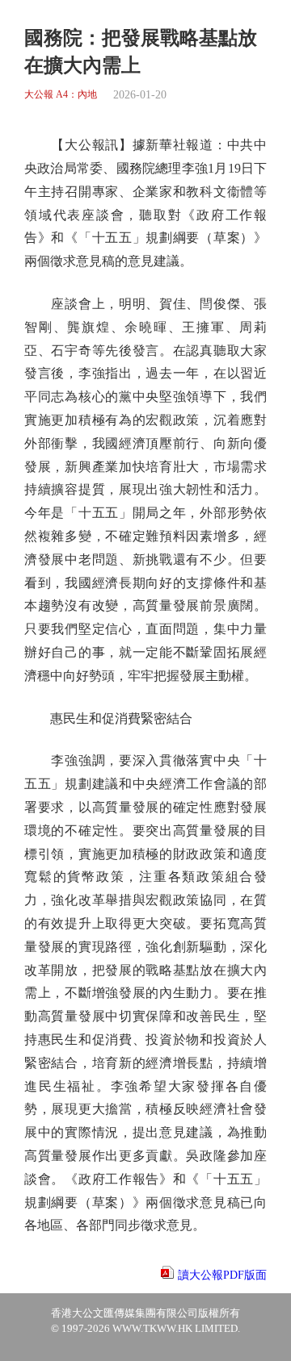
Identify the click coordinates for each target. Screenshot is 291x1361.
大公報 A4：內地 (60, 95)
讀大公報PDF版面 (222, 1275)
